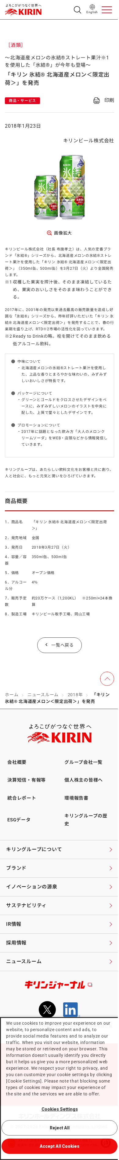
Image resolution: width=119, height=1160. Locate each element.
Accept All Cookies (59, 1146)
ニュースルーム (43, 694)
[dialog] (59, 1088)
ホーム (11, 694)
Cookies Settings (59, 1109)
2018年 (75, 694)
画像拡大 (63, 233)
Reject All (60, 1127)
